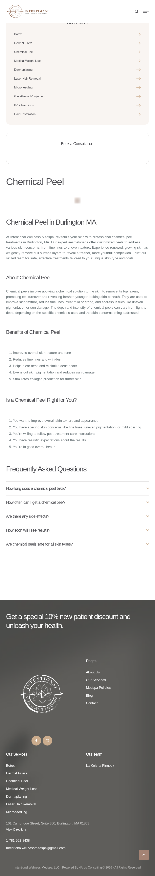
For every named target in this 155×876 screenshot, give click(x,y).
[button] (144, 855)
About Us (93, 672)
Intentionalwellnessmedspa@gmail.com (36, 848)
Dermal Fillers (16, 773)
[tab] (77, 488)
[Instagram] (47, 741)
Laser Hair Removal (21, 804)
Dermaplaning (16, 796)
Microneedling (16, 812)
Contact (92, 703)
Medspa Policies (98, 688)
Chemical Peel (17, 781)
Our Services (96, 680)
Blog (89, 695)
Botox (10, 766)
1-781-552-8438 (18, 840)
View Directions (16, 829)
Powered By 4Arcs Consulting (82, 867)
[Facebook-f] (36, 741)
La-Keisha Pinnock (100, 766)
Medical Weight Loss (22, 789)
